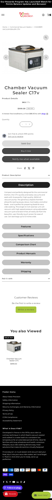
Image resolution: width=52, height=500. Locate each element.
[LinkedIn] (18, 482)
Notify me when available (26, 159)
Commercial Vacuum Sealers (21, 27)
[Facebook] (3, 482)
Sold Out (26, 143)
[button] (26, 185)
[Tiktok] (24, 482)
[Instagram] (21, 482)
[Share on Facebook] (25, 168)
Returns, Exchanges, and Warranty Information (22, 407)
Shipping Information (11, 403)
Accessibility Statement (12, 421)
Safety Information (10, 400)
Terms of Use (8, 414)
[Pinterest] (10, 482)
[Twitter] (7, 482)
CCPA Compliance (10, 417)
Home (5, 27)
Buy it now (26, 151)
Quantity (5, 119)
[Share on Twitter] (29, 168)
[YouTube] (13, 482)
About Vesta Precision (11, 397)
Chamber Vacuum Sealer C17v (14, 360)
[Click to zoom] (46, 37)
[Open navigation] (3, 15)
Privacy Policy (8, 410)
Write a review (26, 309)
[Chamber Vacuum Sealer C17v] (14, 346)
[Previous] (6, 57)
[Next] (46, 57)
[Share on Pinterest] (33, 168)
